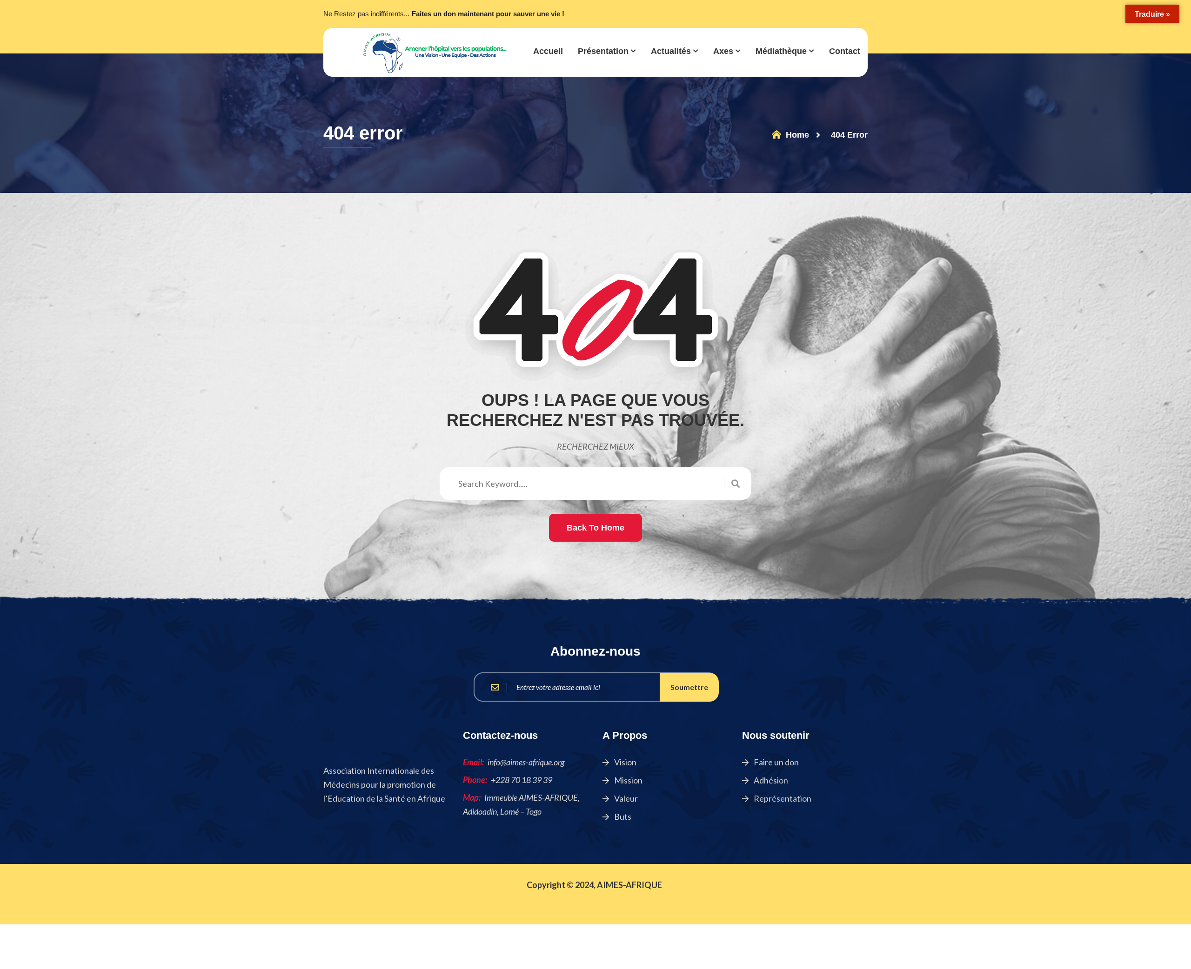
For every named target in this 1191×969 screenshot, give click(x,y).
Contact (844, 51)
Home (796, 134)
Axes (723, 51)
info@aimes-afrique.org (526, 762)
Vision (624, 762)
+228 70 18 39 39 (521, 779)
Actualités (671, 51)
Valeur (625, 798)
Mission (627, 780)
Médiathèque (781, 51)
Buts (622, 816)
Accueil (548, 51)
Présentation (603, 51)
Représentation (781, 798)
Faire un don (775, 762)
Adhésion (770, 780)
